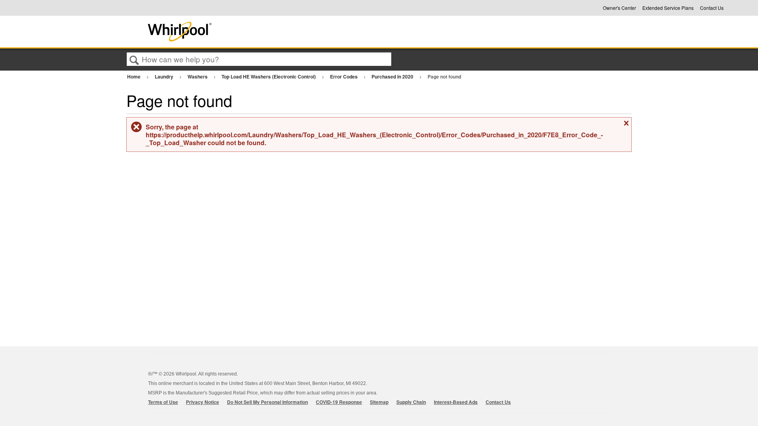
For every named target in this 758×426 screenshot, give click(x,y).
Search (134, 59)
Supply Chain (411, 401)
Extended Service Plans (668, 8)
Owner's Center (619, 8)
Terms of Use (163, 401)
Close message (625, 126)
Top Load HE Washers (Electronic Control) (269, 76)
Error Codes (344, 76)
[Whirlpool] (238, 32)
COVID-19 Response (339, 401)
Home (134, 76)
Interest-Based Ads (456, 401)
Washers (198, 76)
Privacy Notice (202, 401)
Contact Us (712, 8)
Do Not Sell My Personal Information (267, 401)
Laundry (164, 76)
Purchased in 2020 (393, 76)
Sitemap (379, 401)
